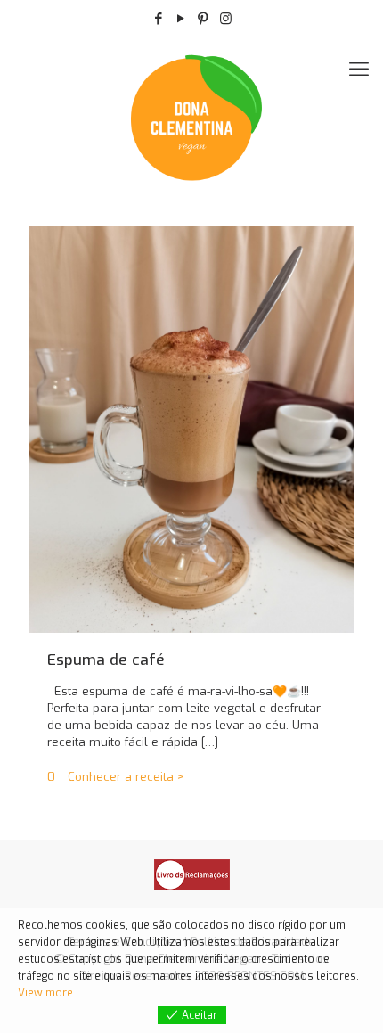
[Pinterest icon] (203, 19)
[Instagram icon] (225, 19)
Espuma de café (106, 660)
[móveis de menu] (359, 69)
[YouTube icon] (181, 19)
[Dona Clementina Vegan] (191, 116)
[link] (192, 874)
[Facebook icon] (159, 19)
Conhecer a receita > (126, 776)
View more (45, 993)
